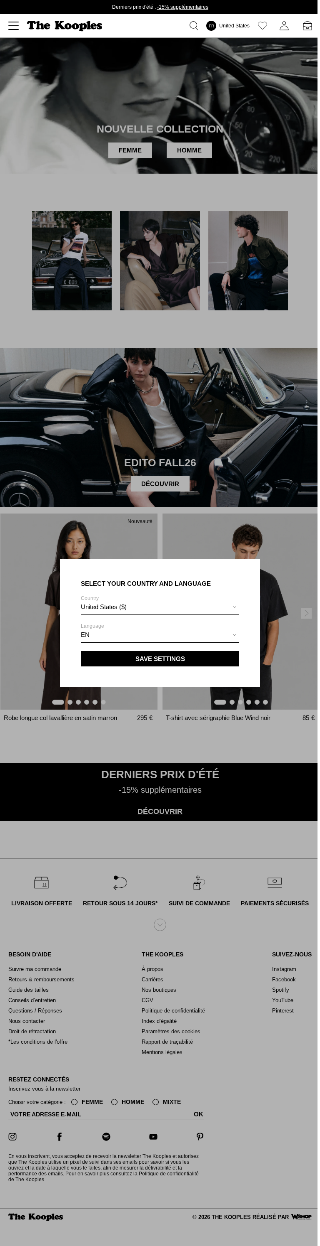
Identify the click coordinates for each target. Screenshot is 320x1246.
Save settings (160, 658)
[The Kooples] (65, 26)
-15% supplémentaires (182, 7)
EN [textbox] (85, 634)
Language (92, 630)
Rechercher (195, 25)
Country (104, 602)
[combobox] (160, 608)
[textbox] (160, 607)
